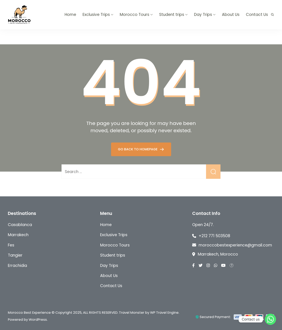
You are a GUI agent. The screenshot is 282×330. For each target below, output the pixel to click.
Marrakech (18, 235)
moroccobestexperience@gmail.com (235, 245)
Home (70, 14)
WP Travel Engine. (164, 312)
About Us (230, 14)
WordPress (38, 319)
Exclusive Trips (96, 14)
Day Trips (203, 14)
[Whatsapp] (270, 319)
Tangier (15, 255)
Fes (11, 245)
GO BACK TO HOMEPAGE (138, 149)
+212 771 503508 (214, 236)
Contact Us (257, 14)
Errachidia (17, 265)
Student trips (171, 14)
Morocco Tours (134, 14)
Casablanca (20, 224)
